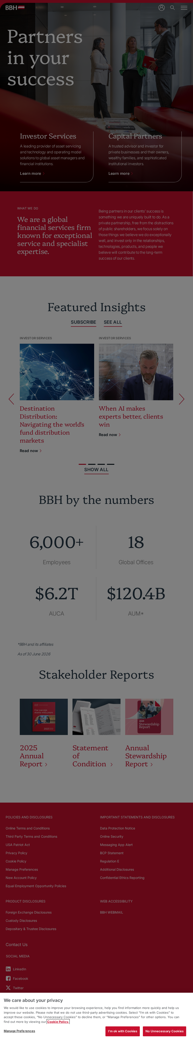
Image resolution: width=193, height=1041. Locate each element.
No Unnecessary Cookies (164, 1031)
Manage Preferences (19, 1031)
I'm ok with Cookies (122, 1031)
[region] (96, 1017)
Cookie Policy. (58, 1022)
